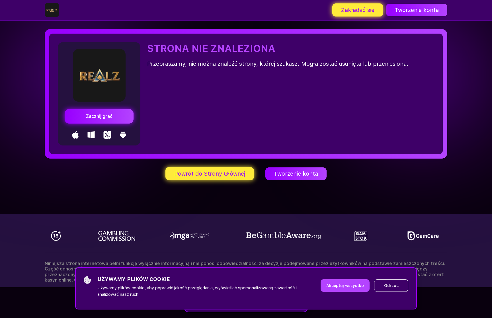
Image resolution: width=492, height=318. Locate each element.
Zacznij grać (99, 116)
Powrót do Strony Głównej (209, 173)
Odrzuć (391, 285)
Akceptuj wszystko (345, 285)
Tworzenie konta (417, 10)
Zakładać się (357, 10)
